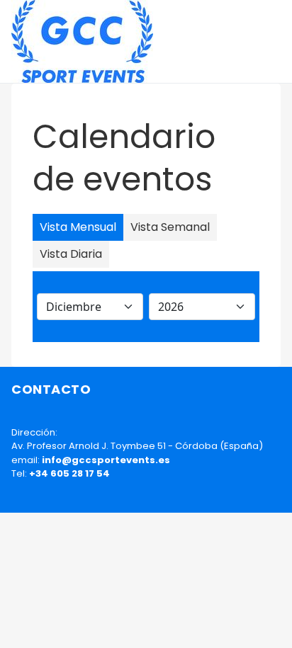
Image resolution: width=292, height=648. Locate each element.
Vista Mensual (78, 227)
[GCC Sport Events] (82, 41)
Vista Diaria (71, 254)
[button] (275, 42)
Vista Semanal (170, 227)
